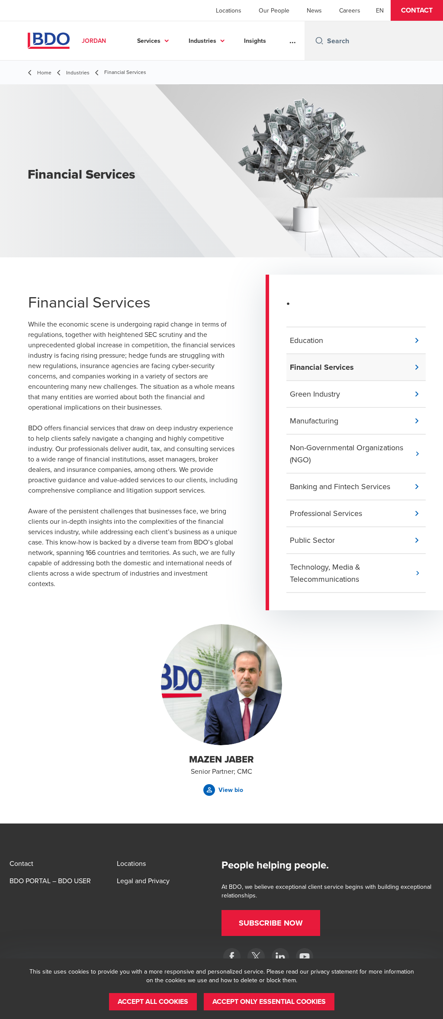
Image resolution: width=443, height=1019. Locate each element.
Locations (228, 10)
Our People (274, 10)
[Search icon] (319, 40)
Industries (202, 40)
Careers (349, 10)
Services (149, 40)
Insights (255, 40)
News (314, 10)
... (292, 40)
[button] (417, 10)
